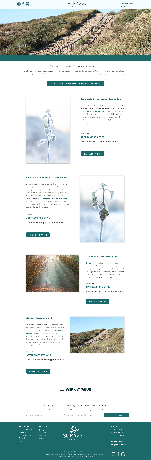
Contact (42, 438)
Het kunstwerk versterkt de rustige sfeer (52, 198)
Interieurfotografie (26, 429)
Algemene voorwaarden (63, 456)
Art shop (22, 441)
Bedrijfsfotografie (25, 435)
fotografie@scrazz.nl (118, 444)
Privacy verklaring (78, 456)
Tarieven (42, 432)
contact (97, 410)
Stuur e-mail (128, 6)
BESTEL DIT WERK (92, 153)
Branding (22, 432)
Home (41, 430)
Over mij (42, 435)
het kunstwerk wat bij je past (94, 111)
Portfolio (22, 438)
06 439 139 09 (117, 441)
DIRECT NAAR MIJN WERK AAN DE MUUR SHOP (75, 83)
